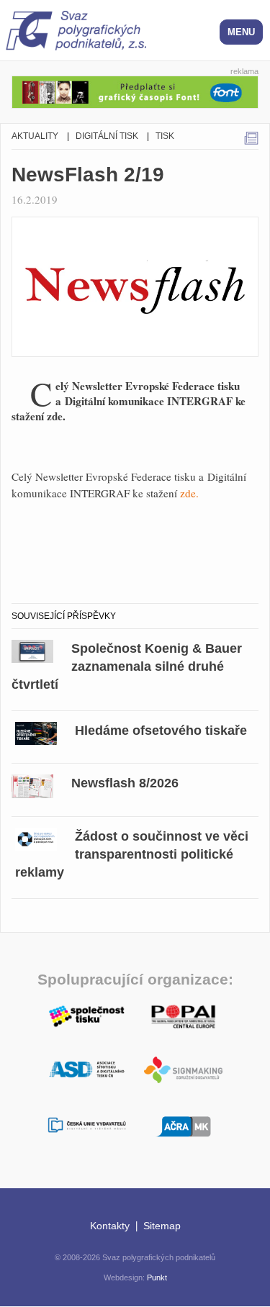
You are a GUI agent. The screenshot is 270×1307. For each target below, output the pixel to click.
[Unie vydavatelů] (87, 1126)
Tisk (165, 136)
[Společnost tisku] (87, 1014)
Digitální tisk (107, 136)
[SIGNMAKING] (183, 1070)
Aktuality (35, 136)
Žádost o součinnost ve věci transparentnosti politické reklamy (131, 854)
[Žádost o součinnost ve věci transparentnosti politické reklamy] (36, 837)
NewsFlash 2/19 (88, 174)
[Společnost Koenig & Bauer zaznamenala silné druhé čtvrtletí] (32, 649)
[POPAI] (183, 1014)
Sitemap (162, 1225)
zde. (189, 493)
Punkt (157, 1277)
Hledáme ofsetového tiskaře (161, 730)
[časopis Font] (135, 89)
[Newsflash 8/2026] (32, 784)
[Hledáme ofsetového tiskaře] (36, 730)
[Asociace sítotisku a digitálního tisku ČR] (87, 1070)
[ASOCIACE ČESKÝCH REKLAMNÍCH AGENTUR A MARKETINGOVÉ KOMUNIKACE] (183, 1125)
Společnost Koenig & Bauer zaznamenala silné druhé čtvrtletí (127, 666)
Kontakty (110, 1225)
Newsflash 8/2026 (125, 783)
